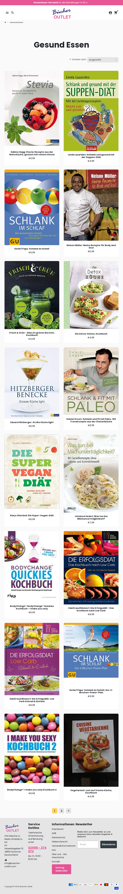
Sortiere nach (77, 59)
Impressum (58, 829)
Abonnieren (108, 844)
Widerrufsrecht (60, 841)
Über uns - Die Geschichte (59, 856)
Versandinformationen (64, 845)
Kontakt (56, 861)
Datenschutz (58, 837)
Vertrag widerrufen (62, 869)
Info (54, 850)
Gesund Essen (16, 22)
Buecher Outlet (26, 886)
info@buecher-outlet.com (12, 863)
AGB (54, 833)
